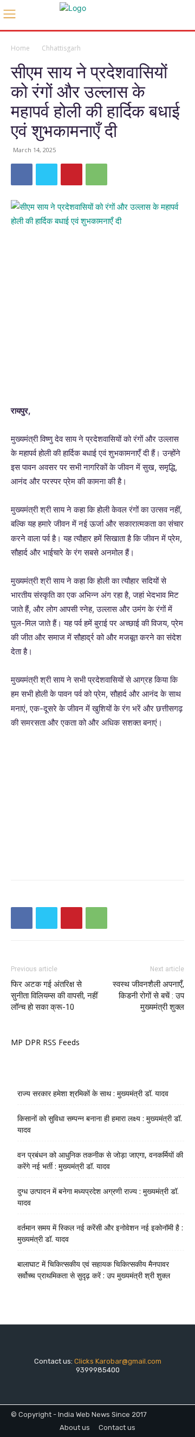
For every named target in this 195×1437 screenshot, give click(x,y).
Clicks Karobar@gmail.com (117, 1361)
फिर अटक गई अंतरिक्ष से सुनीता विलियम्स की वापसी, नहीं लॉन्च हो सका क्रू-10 (54, 995)
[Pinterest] (71, 174)
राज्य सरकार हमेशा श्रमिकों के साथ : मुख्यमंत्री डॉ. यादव (92, 1093)
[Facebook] (21, 174)
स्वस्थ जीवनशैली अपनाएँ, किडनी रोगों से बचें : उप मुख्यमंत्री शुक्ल (148, 995)
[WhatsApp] (96, 174)
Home (20, 48)
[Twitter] (46, 174)
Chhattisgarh (61, 48)
